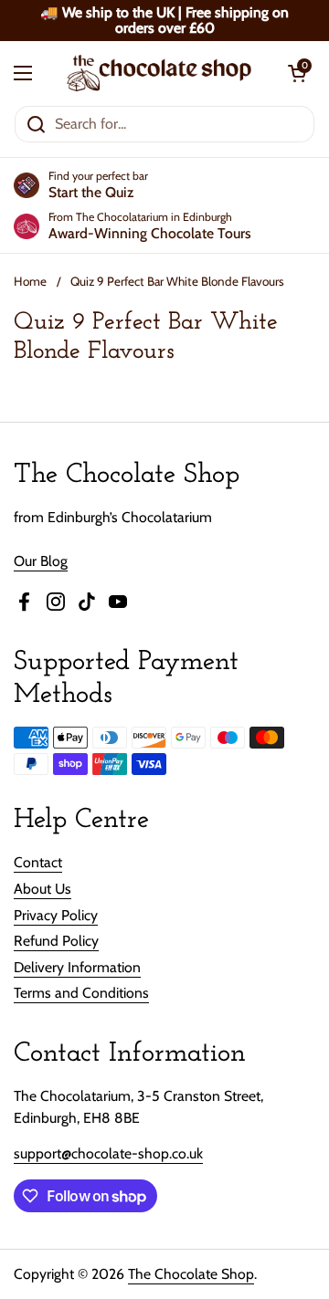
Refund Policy (56, 940)
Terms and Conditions (81, 992)
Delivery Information (77, 967)
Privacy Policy (56, 915)
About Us (42, 888)
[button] (297, 73)
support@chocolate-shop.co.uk (108, 1153)
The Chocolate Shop (191, 1274)
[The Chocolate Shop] (160, 73)
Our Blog (41, 561)
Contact (38, 862)
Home (30, 281)
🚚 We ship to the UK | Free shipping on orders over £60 (164, 21)
